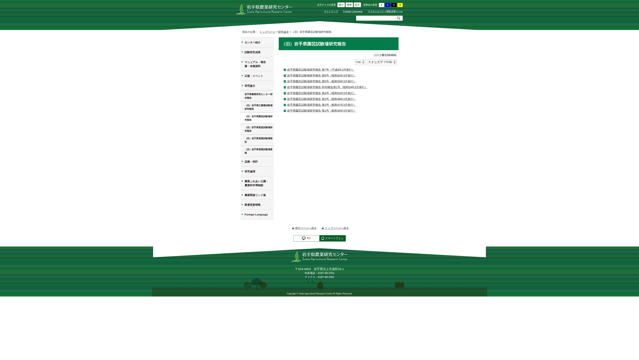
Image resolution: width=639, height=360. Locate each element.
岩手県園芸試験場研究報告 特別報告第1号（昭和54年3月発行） (327, 87)
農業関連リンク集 (255, 195)
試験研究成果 (253, 52)
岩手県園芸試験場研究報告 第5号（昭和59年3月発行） (321, 81)
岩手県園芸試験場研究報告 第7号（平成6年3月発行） (321, 69)
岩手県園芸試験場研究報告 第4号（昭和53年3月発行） (321, 93)
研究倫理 (250, 171)
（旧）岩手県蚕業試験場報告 (259, 140)
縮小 (340, 4)
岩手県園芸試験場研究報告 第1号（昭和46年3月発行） (321, 110)
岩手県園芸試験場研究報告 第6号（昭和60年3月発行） (321, 75)
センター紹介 (253, 42)
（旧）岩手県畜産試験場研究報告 (259, 129)
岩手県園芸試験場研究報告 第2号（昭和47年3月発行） (321, 104)
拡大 (357, 4)
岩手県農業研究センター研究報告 (259, 96)
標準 (349, 4)
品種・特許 (251, 161)
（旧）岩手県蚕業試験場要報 (259, 151)
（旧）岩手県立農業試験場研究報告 (259, 107)
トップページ (267, 31)
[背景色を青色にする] (387, 5)
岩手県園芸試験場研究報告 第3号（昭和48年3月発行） (321, 99)
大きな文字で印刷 (380, 62)
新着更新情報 (253, 204)
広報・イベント (254, 75)
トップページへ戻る (337, 228)
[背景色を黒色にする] (394, 5)
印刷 (358, 62)
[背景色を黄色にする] (400, 5)
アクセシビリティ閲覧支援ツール (385, 11)
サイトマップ (331, 11)
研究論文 (283, 31)
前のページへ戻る (306, 228)
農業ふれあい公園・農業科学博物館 (257, 183)
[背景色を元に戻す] (381, 5)
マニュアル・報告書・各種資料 (255, 64)
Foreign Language (353, 11)
